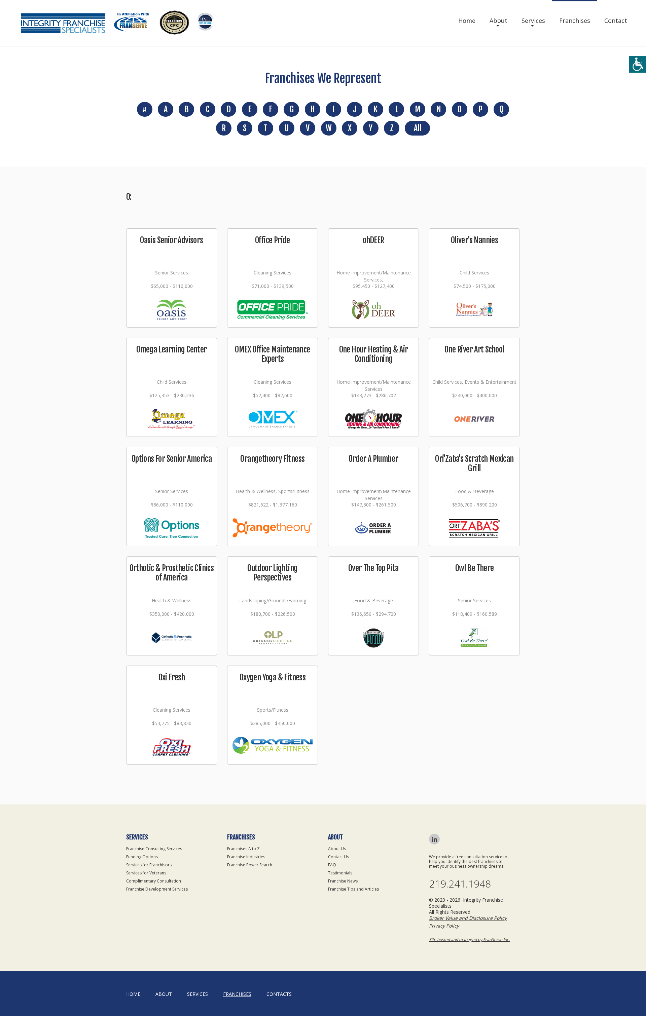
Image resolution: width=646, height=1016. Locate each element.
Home (466, 20)
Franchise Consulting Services (154, 849)
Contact (615, 20)
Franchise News (343, 881)
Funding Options (142, 857)
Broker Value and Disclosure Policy (468, 918)
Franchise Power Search (249, 865)
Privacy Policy (444, 926)
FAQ (332, 865)
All (417, 128)
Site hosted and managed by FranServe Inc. (469, 939)
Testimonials (340, 873)
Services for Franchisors (149, 865)
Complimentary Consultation (153, 881)
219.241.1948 (460, 884)
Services (533, 20)
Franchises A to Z (243, 849)
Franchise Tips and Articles (353, 889)
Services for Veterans (146, 873)
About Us (337, 849)
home (133, 994)
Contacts (279, 994)
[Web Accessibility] (637, 64)
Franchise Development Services (157, 889)
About (498, 20)
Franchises (574, 20)
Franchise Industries (246, 857)
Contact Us (338, 857)
